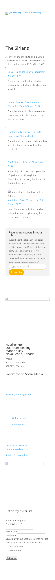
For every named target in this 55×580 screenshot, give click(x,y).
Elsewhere (16, 550)
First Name (12, 531)
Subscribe (16, 272)
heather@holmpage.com (18, 394)
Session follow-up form (17, 455)
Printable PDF (19, 424)
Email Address (14, 524)
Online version (19, 418)
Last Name (11, 535)
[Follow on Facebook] (14, 384)
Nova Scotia (17, 546)
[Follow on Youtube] (8, 384)
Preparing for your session (28, 435)
